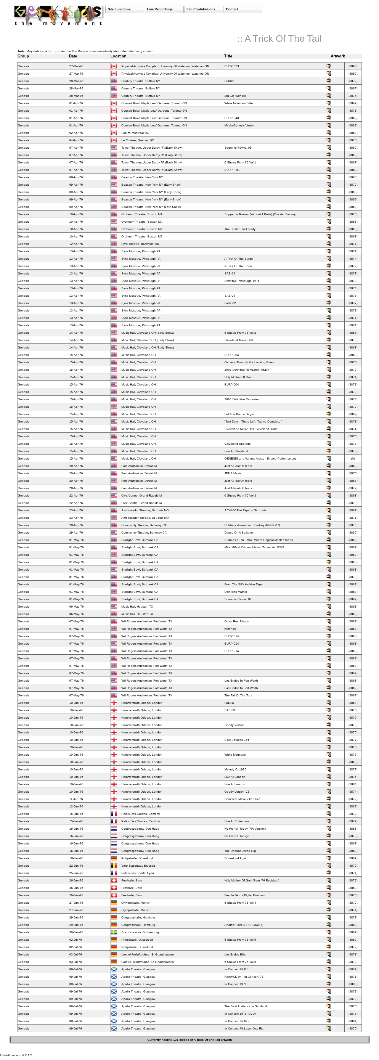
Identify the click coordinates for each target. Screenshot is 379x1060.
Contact (232, 9)
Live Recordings (160, 9)
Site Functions (119, 9)
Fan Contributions (201, 9)
